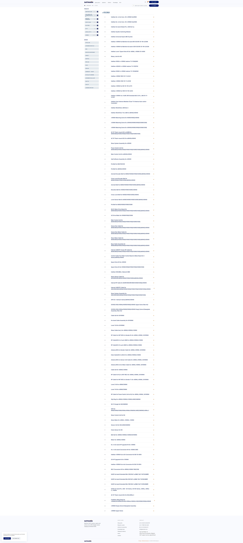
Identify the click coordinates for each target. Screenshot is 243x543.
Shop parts (120, 522)
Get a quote (153, 2)
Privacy (140, 540)
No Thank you (16, 538)
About (119, 533)
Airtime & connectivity (122, 527)
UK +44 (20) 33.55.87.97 (144, 522)
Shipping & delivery (122, 531)
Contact (119, 535)
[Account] (145, 2)
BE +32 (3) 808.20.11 (143, 527)
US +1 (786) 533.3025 (144, 525)
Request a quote (121, 525)
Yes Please (7, 538)
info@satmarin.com (143, 529)
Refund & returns (145, 540)
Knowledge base (121, 529)
